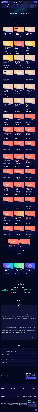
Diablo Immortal (13, 388)
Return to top (19, 254)
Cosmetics (22, 20)
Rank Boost (27, 20)
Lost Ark (2, 389)
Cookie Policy (33, 387)
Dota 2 (11, 389)
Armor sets (18, 20)
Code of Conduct (34, 389)
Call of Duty (22, 387)
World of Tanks (12, 387)
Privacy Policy (33, 388)
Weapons (14, 20)
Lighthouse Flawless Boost (7, 20)
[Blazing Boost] (19, 2)
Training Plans (32, 20)
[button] (1, 270)
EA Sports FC (22, 388)
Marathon (22, 389)
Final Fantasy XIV (3, 387)
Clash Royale (2, 388)
